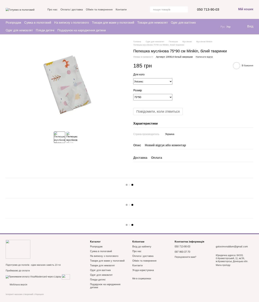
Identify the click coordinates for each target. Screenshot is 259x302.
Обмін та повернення (99, 9)
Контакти (121, 9)
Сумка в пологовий (37, 22)
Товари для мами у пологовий (113, 22)
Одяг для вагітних (183, 22)
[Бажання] (236, 27)
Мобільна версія (18, 284)
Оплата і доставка (71, 9)
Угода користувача (143, 270)
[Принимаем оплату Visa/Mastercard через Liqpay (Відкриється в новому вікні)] (33, 276)
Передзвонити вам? (185, 257)
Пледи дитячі (45, 30)
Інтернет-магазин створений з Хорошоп (25, 294)
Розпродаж (13, 22)
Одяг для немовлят (19, 30)
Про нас (52, 9)
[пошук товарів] (185, 9)
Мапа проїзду (223, 265)
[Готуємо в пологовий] (18, 249)
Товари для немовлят (152, 22)
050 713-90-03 (208, 9)
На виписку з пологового (71, 22)
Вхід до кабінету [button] (141, 246)
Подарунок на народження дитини (81, 30)
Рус (223, 26)
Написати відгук (204, 57)
